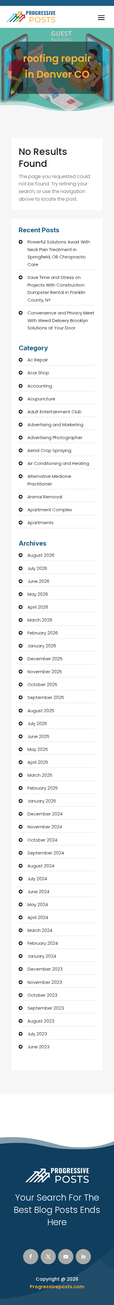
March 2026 (39, 620)
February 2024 (42, 943)
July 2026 (37, 568)
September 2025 (45, 697)
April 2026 (37, 607)
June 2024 (38, 891)
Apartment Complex (49, 510)
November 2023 (44, 982)
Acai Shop (38, 373)
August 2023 (40, 1021)
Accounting (39, 386)
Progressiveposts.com (57, 1286)
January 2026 (41, 646)
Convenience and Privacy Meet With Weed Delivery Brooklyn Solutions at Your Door (60, 320)
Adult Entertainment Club (54, 412)
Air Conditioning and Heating (58, 463)
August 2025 (40, 710)
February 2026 (42, 633)
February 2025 (42, 788)
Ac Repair (37, 360)
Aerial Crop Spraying (49, 450)
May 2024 (37, 904)
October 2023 (42, 995)
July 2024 (37, 879)
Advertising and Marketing (55, 425)
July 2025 (37, 723)
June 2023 (38, 1047)
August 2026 (40, 555)
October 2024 (42, 840)
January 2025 (41, 801)
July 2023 (37, 1034)
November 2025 (44, 671)
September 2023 (45, 1008)
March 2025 (39, 775)
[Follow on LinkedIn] (83, 1256)
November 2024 (44, 827)
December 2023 (45, 969)
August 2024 (40, 866)
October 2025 (42, 684)
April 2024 (37, 917)
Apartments (40, 522)
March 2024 (39, 930)
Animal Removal (44, 497)
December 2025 (45, 659)
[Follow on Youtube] (65, 1256)
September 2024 (45, 853)
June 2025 (38, 736)
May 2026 (37, 594)
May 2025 (37, 749)
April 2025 (37, 762)
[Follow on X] (48, 1256)
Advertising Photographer (54, 437)
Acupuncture (41, 399)
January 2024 (41, 956)
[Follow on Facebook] (30, 1256)
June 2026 (38, 581)
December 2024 (45, 814)
